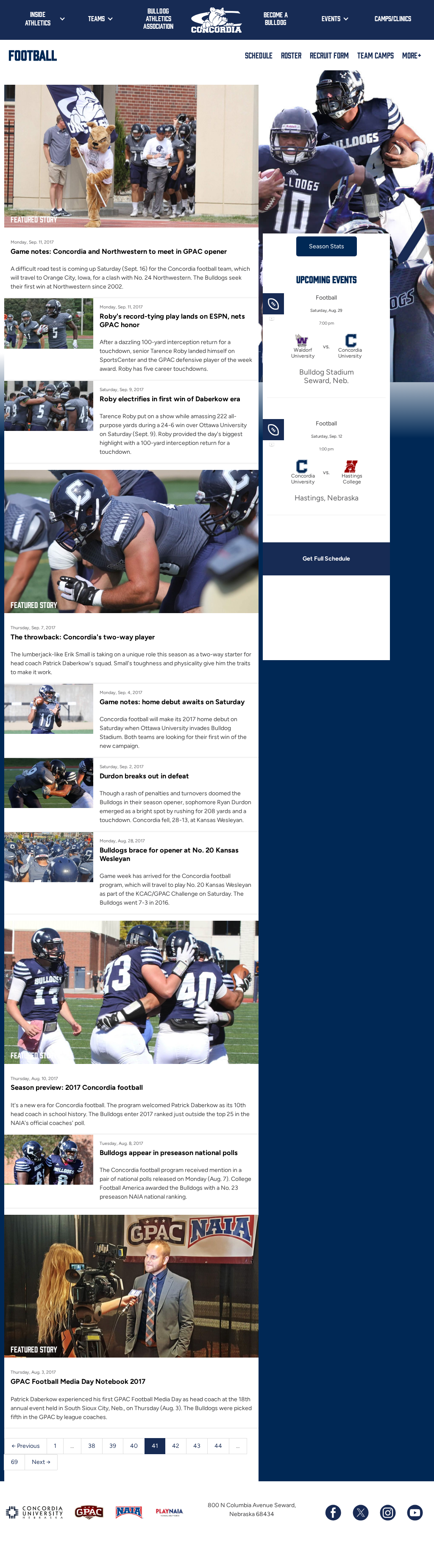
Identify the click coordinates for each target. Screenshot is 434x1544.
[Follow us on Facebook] (333, 1512)
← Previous (25, 1446)
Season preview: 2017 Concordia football (77, 1087)
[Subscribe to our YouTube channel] (414, 1512)
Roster (291, 55)
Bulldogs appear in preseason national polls (169, 1152)
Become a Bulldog (276, 18)
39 (112, 1446)
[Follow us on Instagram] (387, 1512)
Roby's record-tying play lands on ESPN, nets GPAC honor (172, 320)
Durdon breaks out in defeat (144, 776)
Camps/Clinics (393, 18)
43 (196, 1446)
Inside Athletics (37, 18)
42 (175, 1446)
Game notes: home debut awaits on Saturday (172, 701)
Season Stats (326, 246)
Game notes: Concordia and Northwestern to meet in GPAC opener (119, 251)
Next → (41, 1462)
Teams (96, 18)
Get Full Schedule (326, 558)
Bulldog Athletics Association (158, 18)
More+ (411, 55)
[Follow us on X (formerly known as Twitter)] (360, 1512)
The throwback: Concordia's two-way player (83, 637)
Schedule (259, 55)
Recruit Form (329, 55)
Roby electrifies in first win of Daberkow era (170, 398)
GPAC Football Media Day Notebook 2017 (78, 1381)
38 (91, 1446)
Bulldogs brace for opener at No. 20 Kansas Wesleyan (169, 854)
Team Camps (375, 55)
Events (331, 18)
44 (218, 1446)
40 (134, 1446)
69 (14, 1462)
